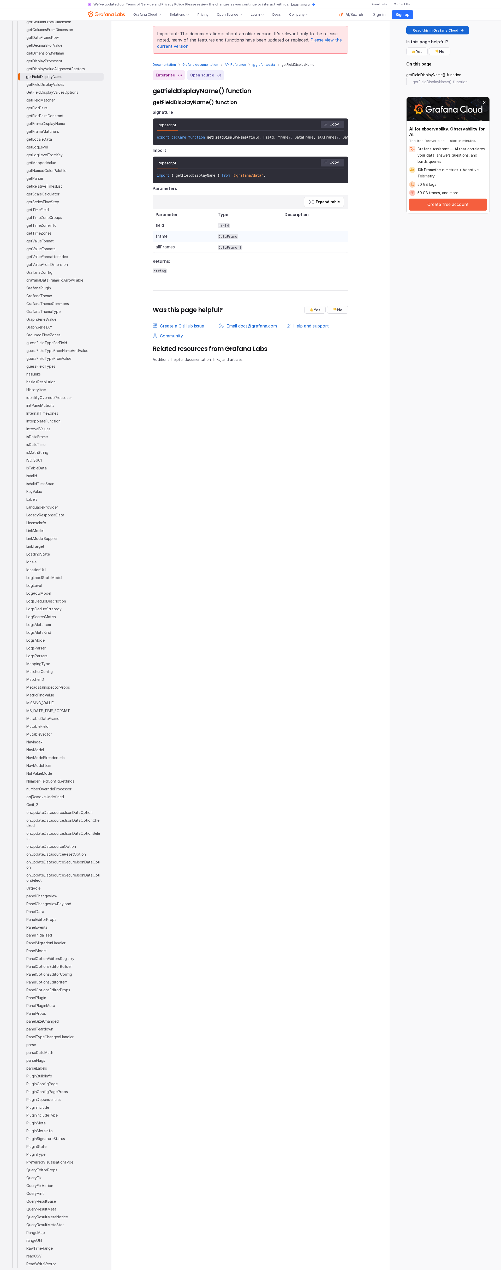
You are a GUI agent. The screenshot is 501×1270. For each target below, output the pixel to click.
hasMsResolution (41, 382)
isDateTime (35, 444)
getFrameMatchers (42, 131)
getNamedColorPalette (46, 170)
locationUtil (36, 570)
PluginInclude (37, 1107)
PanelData (35, 911)
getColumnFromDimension (48, 22)
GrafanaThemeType (43, 311)
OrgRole (33, 888)
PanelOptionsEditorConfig (49, 974)
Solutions (177, 14)
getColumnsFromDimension (49, 29)
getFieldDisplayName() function (433, 75)
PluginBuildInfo (39, 1076)
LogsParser (36, 648)
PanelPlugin (36, 997)
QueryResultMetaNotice (47, 1217)
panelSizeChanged (42, 1021)
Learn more (300, 4)
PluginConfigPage (42, 1084)
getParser (34, 178)
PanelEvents (36, 927)
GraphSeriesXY (39, 327)
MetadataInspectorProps (48, 687)
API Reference (235, 65)
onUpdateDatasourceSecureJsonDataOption (63, 864)
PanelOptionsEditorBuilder (49, 966)
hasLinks (33, 374)
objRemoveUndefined (45, 797)
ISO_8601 (34, 460)
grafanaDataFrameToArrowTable (54, 280)
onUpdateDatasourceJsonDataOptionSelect (63, 836)
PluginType (35, 1154)
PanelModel (36, 951)
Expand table (328, 202)
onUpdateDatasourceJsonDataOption (59, 812)
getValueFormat (40, 241)
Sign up (402, 14)
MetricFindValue (40, 695)
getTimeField (37, 209)
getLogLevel (37, 147)
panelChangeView (41, 896)
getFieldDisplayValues (45, 84)
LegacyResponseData (45, 515)
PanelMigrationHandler (45, 943)
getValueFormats (41, 249)
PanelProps (36, 1013)
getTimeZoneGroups (44, 217)
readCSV (34, 1256)
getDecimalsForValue (44, 45)
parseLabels (36, 1068)
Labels (31, 499)
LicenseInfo (36, 523)
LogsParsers (36, 656)
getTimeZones (38, 233)
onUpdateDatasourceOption (51, 846)
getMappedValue (41, 162)
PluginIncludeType (42, 1115)
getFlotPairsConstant (45, 116)
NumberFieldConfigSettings (50, 781)
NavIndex (34, 742)
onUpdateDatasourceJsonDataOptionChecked (62, 823)
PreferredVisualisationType (49, 1162)
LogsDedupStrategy (44, 609)
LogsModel (35, 640)
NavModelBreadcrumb (45, 757)
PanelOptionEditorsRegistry (50, 958)
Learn (255, 14)
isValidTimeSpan (40, 483)
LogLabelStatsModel (44, 577)
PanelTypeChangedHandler (50, 1037)
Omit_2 (32, 804)
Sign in (379, 14)
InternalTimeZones (42, 413)
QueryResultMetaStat (45, 1225)
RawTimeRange (39, 1248)
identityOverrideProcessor (49, 397)
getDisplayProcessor (44, 61)
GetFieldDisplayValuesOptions (52, 92)
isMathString (37, 452)
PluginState (36, 1146)
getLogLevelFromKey (44, 155)
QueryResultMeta (41, 1209)
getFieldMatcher (40, 100)
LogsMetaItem (38, 624)
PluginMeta (36, 1123)
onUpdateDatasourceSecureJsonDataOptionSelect (63, 878)
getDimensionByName (45, 53)
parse (31, 1044)
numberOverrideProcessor (48, 789)
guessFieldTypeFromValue (48, 358)
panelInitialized (39, 935)
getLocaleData (39, 139)
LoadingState (38, 554)
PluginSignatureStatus (45, 1138)
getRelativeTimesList (44, 186)
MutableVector (39, 734)
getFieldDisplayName (44, 76)
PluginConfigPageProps (47, 1091)
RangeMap (35, 1232)
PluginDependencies (43, 1099)
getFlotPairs (36, 108)
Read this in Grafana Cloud (435, 30)
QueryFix (34, 1178)
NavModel (35, 750)
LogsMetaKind (38, 632)
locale (31, 562)
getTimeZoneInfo (41, 225)
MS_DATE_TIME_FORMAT (48, 710)
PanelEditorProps (41, 919)
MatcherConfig (39, 671)
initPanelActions (40, 405)
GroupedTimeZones (43, 335)
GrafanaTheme (39, 296)
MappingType (38, 663)
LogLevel (34, 585)
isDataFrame (37, 436)
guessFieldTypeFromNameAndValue (57, 350)
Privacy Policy (173, 4)
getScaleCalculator (42, 194)
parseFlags (35, 1060)
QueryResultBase (41, 1201)
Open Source (227, 14)
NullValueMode (39, 773)
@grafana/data (263, 65)
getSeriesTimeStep (42, 202)
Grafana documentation (200, 65)
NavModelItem (38, 765)
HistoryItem (36, 389)
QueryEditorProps (41, 1170)
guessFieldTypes (40, 366)
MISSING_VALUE (40, 703)
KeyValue (34, 491)
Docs (276, 14)
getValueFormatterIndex (47, 256)
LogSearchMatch (41, 617)
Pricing (203, 14)
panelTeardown (39, 1029)
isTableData (36, 468)
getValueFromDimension (47, 264)
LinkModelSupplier (42, 538)
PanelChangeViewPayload (48, 904)
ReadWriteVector (41, 1264)
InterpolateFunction (43, 421)
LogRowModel (38, 593)
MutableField (37, 726)
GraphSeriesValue (41, 319)
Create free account (448, 204)
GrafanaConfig (39, 272)
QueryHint (35, 1193)
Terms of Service (140, 4)
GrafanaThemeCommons (47, 303)
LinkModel (35, 530)
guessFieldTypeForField (46, 343)
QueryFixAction (39, 1185)
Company (297, 14)
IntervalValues (38, 429)
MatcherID (35, 679)
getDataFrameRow (42, 37)
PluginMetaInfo (39, 1131)
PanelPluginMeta (40, 1005)
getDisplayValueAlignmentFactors (55, 69)
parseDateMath (39, 1052)
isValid (31, 476)
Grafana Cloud (145, 14)
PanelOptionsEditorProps (48, 990)
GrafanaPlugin (38, 288)
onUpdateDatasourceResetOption (56, 854)
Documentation (164, 65)
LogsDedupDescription (46, 601)
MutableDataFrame (42, 718)
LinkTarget (35, 546)
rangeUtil (34, 1240)
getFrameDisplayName (45, 123)
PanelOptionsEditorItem (46, 982)
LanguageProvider (42, 507)
